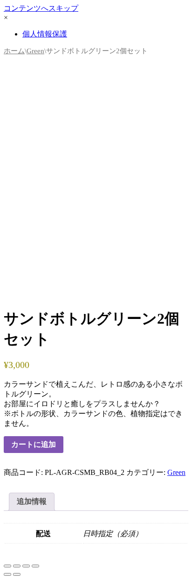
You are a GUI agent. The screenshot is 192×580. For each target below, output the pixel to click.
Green (35, 51)
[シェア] (26, 566)
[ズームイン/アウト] (7, 566)
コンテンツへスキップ (41, 8)
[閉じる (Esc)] (35, 566)
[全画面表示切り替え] (17, 566)
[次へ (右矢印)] (17, 574)
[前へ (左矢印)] (7, 574)
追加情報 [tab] (32, 501)
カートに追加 (33, 444)
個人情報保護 (44, 34)
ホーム (14, 51)
